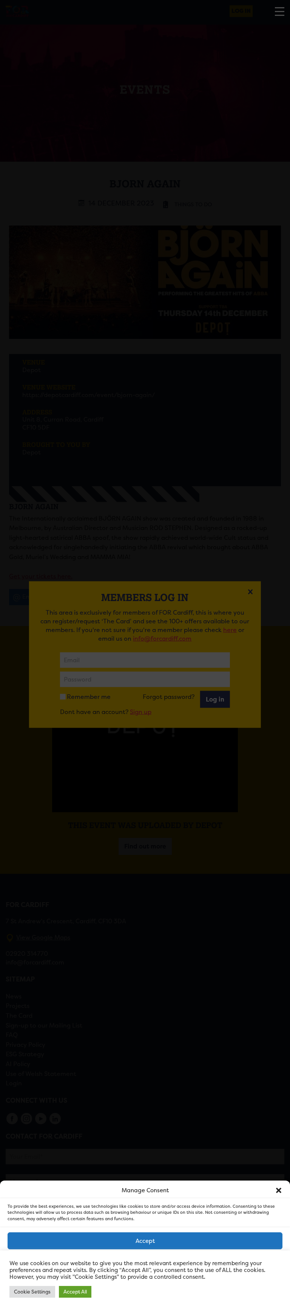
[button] (278, 1190)
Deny (145, 1261)
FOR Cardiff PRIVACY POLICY (112, 1299)
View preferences (145, 1282)
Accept (145, 1240)
